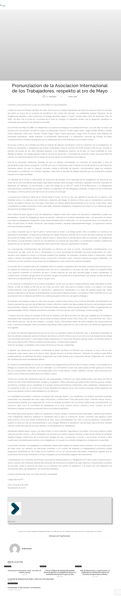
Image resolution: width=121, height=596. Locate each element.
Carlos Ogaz (10, 589)
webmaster (52, 96)
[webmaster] (44, 96)
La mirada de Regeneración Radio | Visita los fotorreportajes (31, 579)
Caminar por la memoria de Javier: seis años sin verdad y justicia (24, 571)
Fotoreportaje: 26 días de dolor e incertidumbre (24, 587)
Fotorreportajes (12, 583)
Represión (43, 566)
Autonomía (59, 100)
